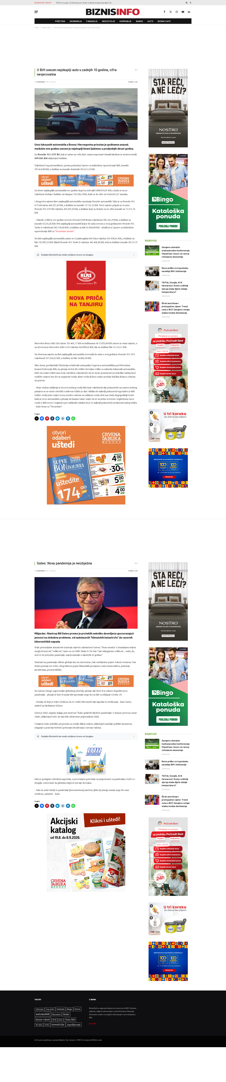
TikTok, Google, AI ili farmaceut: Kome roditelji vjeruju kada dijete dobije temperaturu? (175, 287)
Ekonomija (76, 21)
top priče (50, 1009)
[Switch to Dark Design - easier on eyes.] (190, 3)
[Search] (186, 2)
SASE (47, 1025)
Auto (150, 21)
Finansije (92, 21)
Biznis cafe (164, 21)
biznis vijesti (43, 1019)
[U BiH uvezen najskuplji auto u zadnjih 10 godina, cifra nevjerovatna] (86, 114)
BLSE (54, 1020)
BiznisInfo (41, 82)
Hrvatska (39, 1025)
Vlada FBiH (70, 1019)
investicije (57, 1024)
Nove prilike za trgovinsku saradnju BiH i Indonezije (175, 270)
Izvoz (77, 1009)
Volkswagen (40, 1009)
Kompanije (126, 21)
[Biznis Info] (113, 12)
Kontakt (92, 1023)
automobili (43, 1014)
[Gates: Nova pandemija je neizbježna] (86, 603)
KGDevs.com (97, 1040)
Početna (60, 21)
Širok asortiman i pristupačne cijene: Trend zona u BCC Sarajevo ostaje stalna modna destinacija (85, 3)
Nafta (61, 1020)
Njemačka (56, 1014)
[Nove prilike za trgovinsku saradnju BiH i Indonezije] (152, 271)
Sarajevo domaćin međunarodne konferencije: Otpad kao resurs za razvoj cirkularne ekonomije (176, 252)
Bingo (69, 1009)
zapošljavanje (74, 1024)
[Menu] (36, 12)
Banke (139, 21)
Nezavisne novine (64, 231)
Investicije (108, 21)
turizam (60, 1009)
